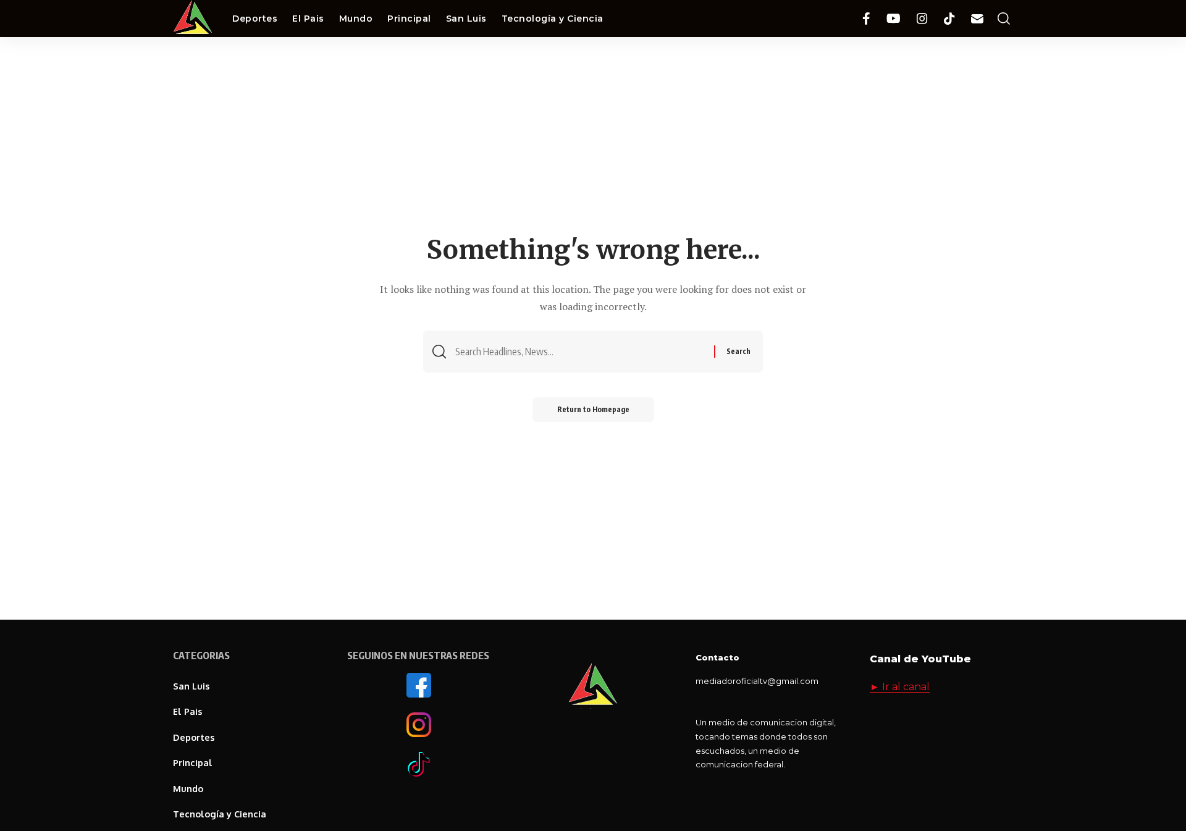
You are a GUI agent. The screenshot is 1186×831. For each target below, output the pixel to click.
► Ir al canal (900, 687)
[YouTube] (893, 19)
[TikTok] (949, 19)
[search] (1004, 19)
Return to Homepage (593, 409)
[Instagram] (922, 19)
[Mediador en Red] (192, 18)
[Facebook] (866, 19)
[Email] (977, 19)
